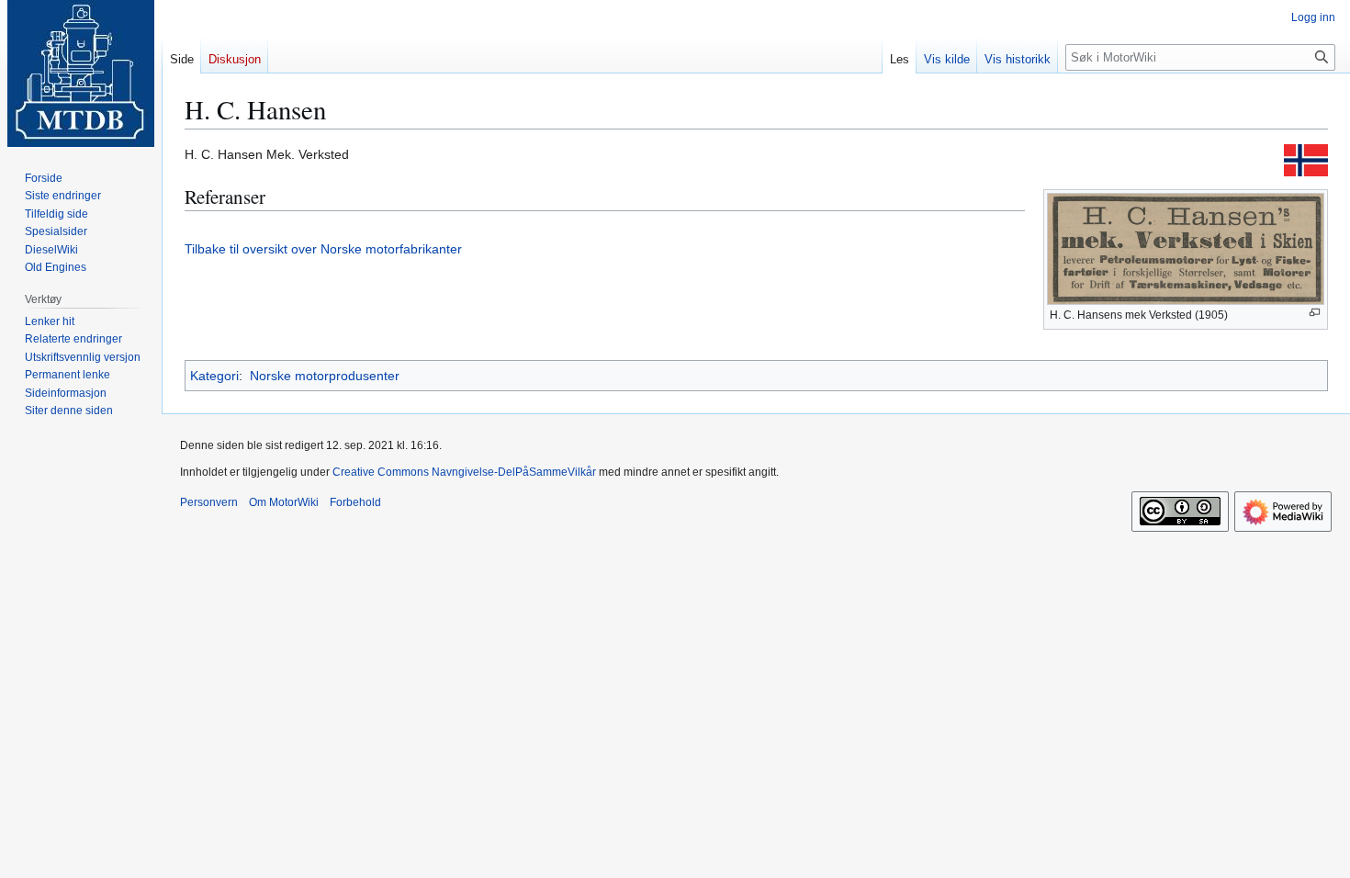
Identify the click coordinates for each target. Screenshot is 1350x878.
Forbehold (355, 502)
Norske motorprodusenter (324, 375)
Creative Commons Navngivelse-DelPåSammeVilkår (464, 472)
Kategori (214, 375)
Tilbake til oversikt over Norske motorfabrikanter (323, 249)
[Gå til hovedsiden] (80, 73)
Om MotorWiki (284, 502)
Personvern (209, 502)
